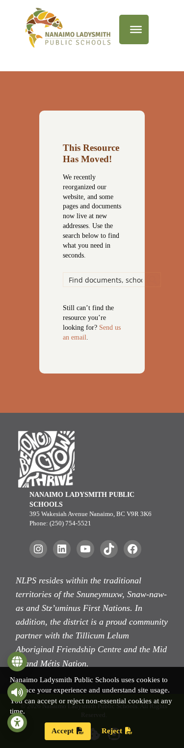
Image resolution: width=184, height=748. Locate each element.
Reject (112, 731)
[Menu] (136, 29)
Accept (63, 731)
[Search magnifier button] (153, 280)
